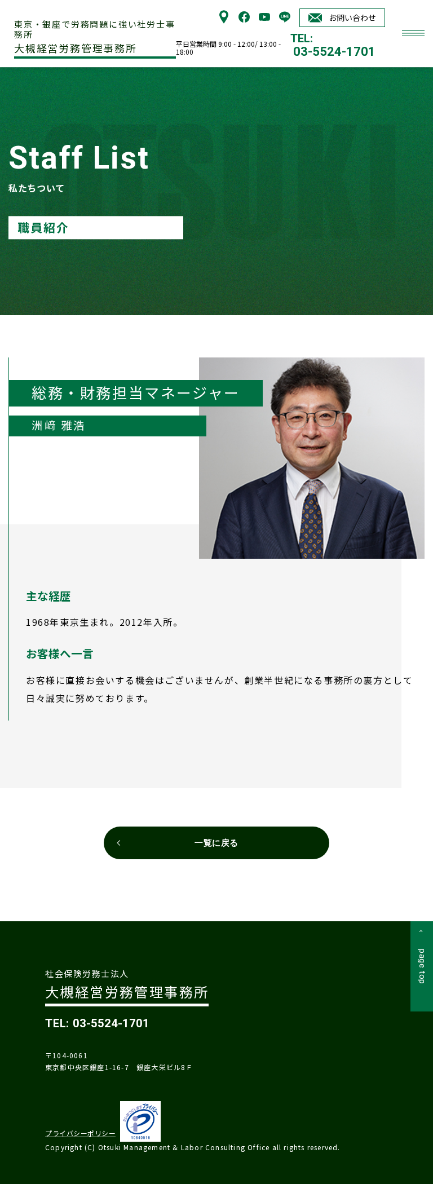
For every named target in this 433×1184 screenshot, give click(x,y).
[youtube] (264, 19)
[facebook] (244, 19)
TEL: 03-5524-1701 (97, 1023)
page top (422, 966)
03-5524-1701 (334, 52)
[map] (224, 19)
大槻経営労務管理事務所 (94, 37)
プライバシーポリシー (80, 1133)
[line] (284, 19)
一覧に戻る (216, 843)
